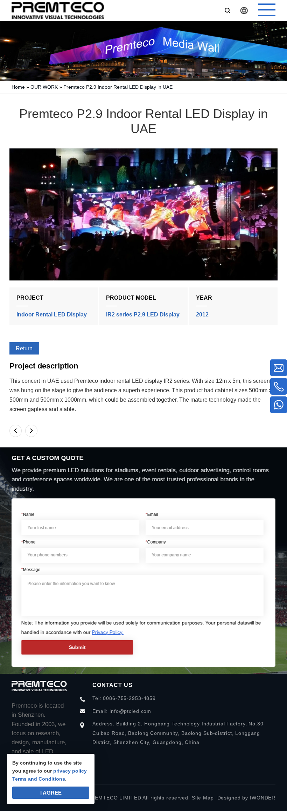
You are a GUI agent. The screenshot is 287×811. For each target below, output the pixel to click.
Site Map (203, 798)
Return (24, 348)
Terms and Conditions (38, 779)
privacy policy (70, 771)
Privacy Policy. (108, 632)
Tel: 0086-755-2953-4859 (124, 698)
